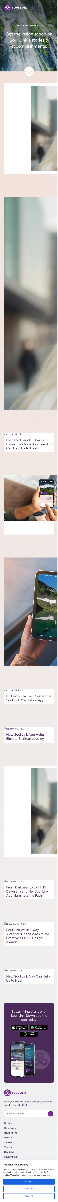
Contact (8, 1123)
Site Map (8, 1147)
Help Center (10, 1128)
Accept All (29, 1181)
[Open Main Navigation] (52, 7)
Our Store (9, 1152)
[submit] (50, 1113)
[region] (29, 1181)
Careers (8, 1142)
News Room (10, 1132)
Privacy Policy (11, 1156)
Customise (29, 1189)
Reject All (29, 1196)
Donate (8, 1137)
